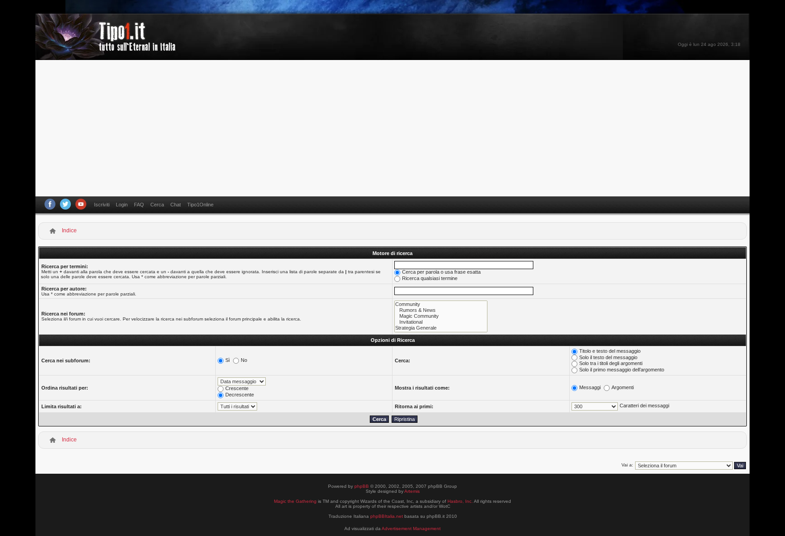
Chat (175, 204)
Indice (69, 230)
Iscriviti (101, 204)
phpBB (361, 486)
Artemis (412, 491)
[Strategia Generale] (441, 328)
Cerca (157, 204)
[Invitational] (441, 322)
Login (122, 204)
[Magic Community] (441, 316)
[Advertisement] (392, 128)
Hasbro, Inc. (460, 501)
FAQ (139, 204)
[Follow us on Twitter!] (65, 204)
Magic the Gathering (295, 501)
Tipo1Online (200, 204)
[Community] (441, 304)
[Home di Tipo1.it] (108, 47)
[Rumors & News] (441, 310)
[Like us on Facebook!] (50, 204)
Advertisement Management (411, 528)
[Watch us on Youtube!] (80, 204)
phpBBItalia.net (386, 516)
